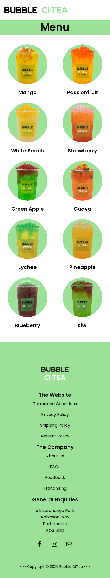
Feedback (55, 478)
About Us (55, 456)
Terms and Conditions (55, 404)
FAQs (55, 467)
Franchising (55, 488)
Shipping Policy (55, 425)
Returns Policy (55, 436)
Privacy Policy (55, 414)
